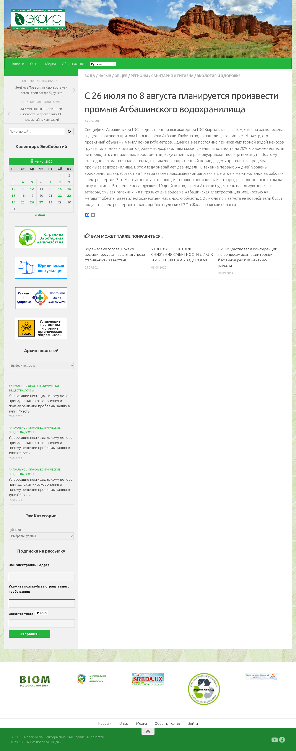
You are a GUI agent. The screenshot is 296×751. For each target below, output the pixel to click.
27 (41, 202)
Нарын (104, 76)
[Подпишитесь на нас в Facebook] (282, 740)
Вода (90, 76)
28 (50, 202)
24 (13, 202)
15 (60, 189)
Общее (120, 76)
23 (69, 195)
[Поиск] (69, 131)
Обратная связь (74, 64)
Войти (193, 723)
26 (32, 202)
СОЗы (30, 390)
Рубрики (15, 529)
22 (60, 195)
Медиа (50, 64)
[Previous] (84, 679)
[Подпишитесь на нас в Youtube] (274, 740)
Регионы (139, 76)
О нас (34, 64)
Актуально (17, 385)
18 (23, 195)
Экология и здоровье (219, 76)
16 (69, 189)
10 (13, 189)
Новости (17, 64)
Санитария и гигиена (172, 76)
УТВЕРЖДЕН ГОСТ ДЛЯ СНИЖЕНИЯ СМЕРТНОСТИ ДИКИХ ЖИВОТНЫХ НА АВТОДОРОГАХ (182, 254)
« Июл (40, 215)
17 (13, 195)
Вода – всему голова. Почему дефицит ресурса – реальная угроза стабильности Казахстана (115, 254)
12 (32, 189)
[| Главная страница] (38, 19)
